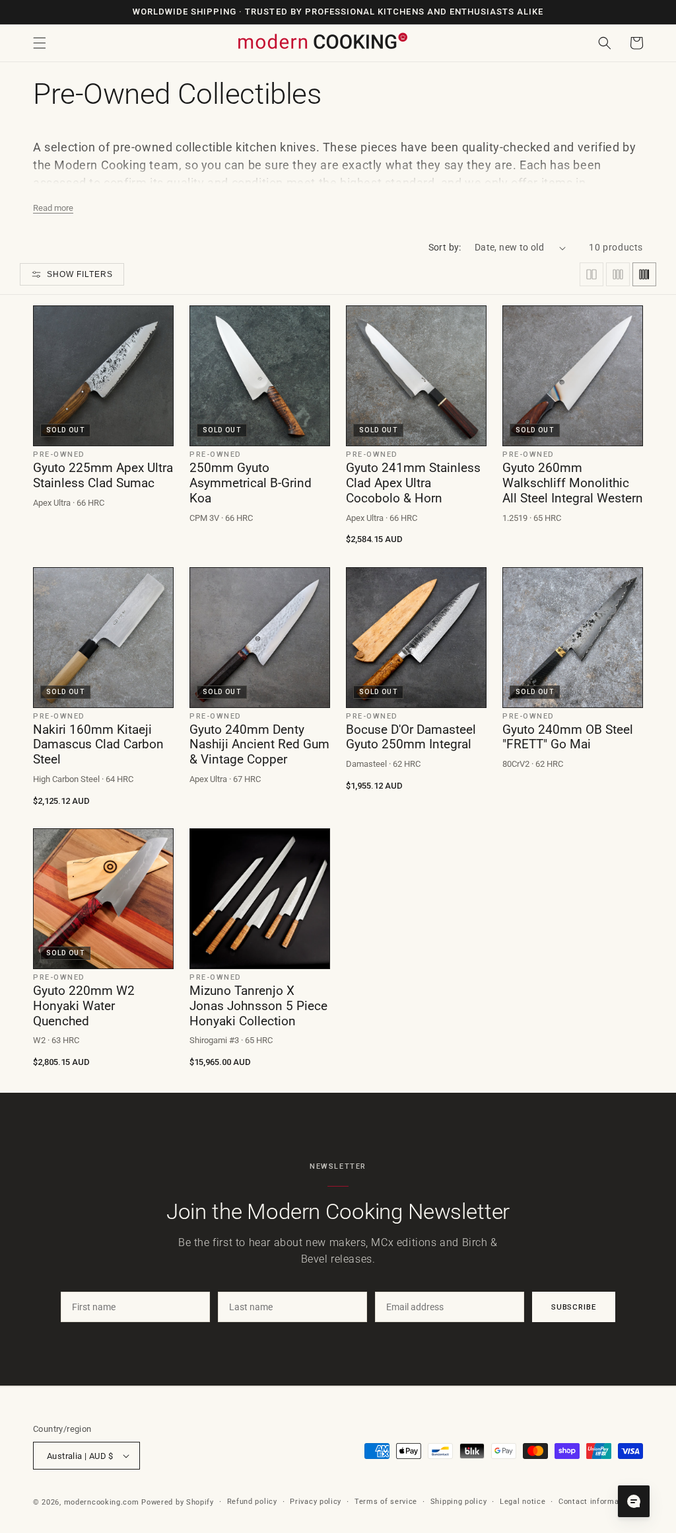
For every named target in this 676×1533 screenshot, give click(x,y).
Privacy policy (315, 1501)
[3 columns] (618, 274)
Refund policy (252, 1501)
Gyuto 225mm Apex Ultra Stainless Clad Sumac (103, 476)
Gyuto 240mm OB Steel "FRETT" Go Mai (567, 737)
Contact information (595, 1501)
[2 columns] (591, 274)
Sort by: (444, 247)
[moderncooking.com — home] (322, 42)
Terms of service (386, 1501)
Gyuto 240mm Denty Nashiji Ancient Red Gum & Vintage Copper (259, 745)
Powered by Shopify (177, 1502)
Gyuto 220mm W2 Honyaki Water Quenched (84, 1006)
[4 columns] (644, 274)
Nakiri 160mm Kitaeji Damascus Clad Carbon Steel (98, 745)
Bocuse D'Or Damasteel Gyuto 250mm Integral (411, 737)
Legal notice (522, 1501)
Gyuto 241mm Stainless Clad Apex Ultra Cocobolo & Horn (413, 483)
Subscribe (573, 1307)
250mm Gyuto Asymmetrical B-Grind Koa (250, 483)
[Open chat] (634, 1501)
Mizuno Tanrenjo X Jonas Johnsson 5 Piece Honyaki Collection (258, 1006)
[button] (39, 43)
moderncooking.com (101, 1502)
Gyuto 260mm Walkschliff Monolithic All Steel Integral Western (572, 483)
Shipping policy (458, 1501)
